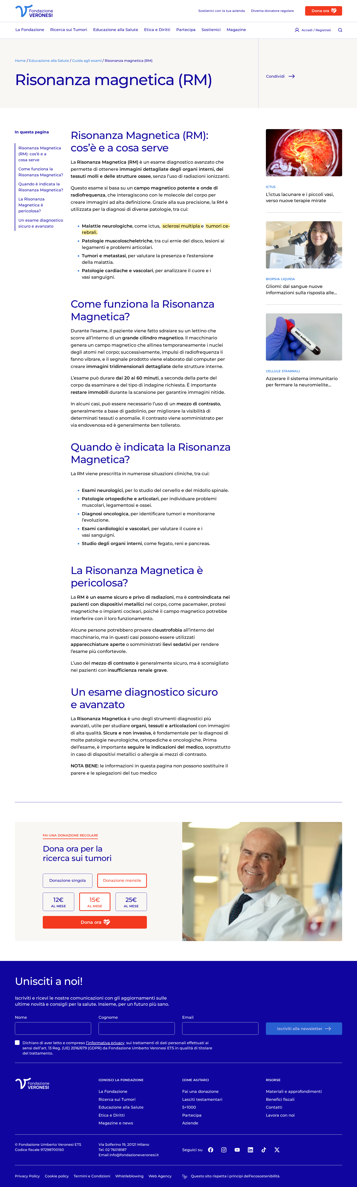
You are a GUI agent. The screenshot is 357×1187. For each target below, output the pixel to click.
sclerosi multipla (181, 226)
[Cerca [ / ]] (340, 30)
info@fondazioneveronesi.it (134, 1155)
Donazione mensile (122, 880)
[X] (277, 1150)
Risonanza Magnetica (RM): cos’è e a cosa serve (39, 153)
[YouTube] (237, 1150)
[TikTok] (264, 1150)
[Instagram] (224, 1150)
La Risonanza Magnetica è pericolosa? (31, 205)
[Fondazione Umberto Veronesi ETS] (34, 10)
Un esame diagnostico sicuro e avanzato (40, 223)
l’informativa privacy (105, 1043)
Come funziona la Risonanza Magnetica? (40, 171)
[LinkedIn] (250, 1150)
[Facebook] (210, 1150)
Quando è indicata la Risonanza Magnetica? (40, 186)
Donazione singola (67, 880)
